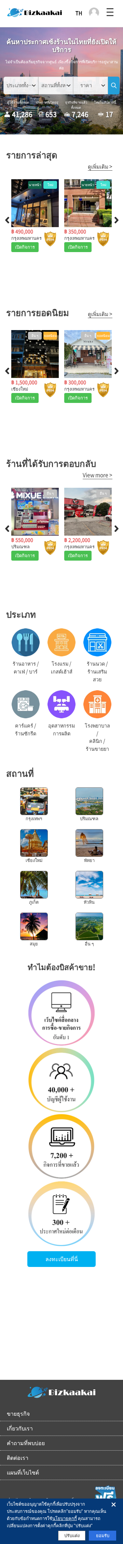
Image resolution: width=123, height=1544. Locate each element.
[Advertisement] (61, 1330)
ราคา (86, 85)
